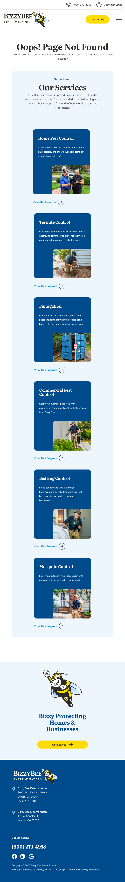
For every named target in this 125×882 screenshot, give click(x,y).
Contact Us (97, 19)
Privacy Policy (44, 869)
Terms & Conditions (22, 869)
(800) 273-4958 (29, 846)
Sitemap (60, 869)
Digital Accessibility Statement (84, 869)
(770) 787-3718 (27, 800)
